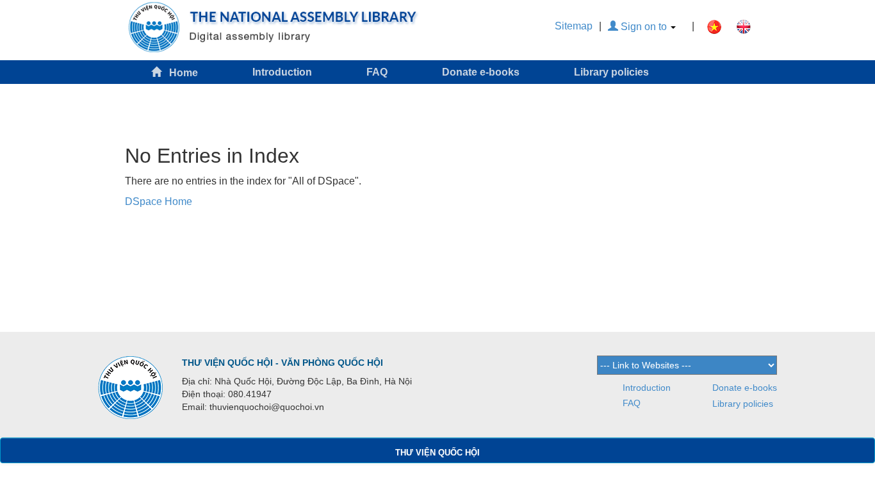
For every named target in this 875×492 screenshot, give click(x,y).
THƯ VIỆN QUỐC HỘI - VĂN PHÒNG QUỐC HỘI (282, 362)
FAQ (377, 72)
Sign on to (643, 26)
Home (179, 72)
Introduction (282, 72)
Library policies (611, 72)
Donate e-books (480, 72)
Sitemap (574, 25)
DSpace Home (158, 201)
